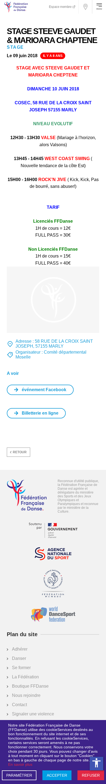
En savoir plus (20, 764)
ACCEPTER (57, 775)
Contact (19, 704)
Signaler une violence (33, 714)
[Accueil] (27, 495)
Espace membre (60, 7)
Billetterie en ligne (40, 413)
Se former (21, 667)
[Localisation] (85, 7)
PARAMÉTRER (19, 775)
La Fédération (25, 677)
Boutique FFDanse (30, 686)
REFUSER (91, 775)
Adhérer (19, 649)
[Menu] (99, 7)
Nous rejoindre (26, 695)
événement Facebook (44, 389)
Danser (19, 658)
